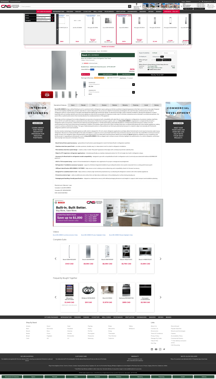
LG (68, 338)
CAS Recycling (175, 345)
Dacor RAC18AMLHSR (186, 27)
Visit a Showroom (126, 74)
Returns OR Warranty (199, 8)
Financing (135, 105)
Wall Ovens (97, 11)
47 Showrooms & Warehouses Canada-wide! (137, 7)
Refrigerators (58, 11)
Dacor (48, 326)
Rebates (114, 105)
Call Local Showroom (107, 74)
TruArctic (111, 338)
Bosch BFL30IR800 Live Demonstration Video (65, 235)
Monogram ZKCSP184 (93, 27)
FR (214, 1)
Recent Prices (131, 71)
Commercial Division (177, 338)
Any (38, 15)
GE (48, 338)
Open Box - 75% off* (171, 11)
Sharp (110, 326)
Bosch (28, 331)
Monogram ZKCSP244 (139, 27)
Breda (28, 333)
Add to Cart (85, 74)
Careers (173, 333)
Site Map (153, 343)
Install (146, 105)
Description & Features (60, 105)
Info (162, 56)
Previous (41, 95)
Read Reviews (123, 78)
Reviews (104, 105)
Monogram (91, 333)
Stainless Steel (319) (41, 17)
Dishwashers (132, 11)
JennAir (69, 333)
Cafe (27, 338)
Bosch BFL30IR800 (123, 27)
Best (27, 328)
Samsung (90, 338)
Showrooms (154, 331)
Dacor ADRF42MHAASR (108, 27)
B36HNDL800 (92, 90)
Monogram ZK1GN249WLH (170, 27)
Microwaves (109, 11)
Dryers (151, 11)
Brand (27, 15)
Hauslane (70, 328)
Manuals (83, 105)
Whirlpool (132, 328)
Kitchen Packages (44, 11)
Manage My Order (188, 8)
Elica (48, 331)
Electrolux (50, 328)
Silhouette (111, 328)
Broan (28, 336)
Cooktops (87, 11)
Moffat (90, 331)
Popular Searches (176, 328)
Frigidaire (49, 336)
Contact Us (154, 328)
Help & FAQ (154, 341)
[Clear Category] (52, 20)
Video (93, 105)
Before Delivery (187, 5)
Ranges (78, 11)
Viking (130, 326)
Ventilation (120, 11)
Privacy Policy (155, 336)
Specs (73, 105)
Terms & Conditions (157, 333)
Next (77, 95)
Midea (89, 328)
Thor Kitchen (112, 336)
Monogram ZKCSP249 (155, 27)
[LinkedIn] (152, 350)
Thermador (111, 333)
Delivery (156, 105)
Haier (68, 326)
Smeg (110, 331)
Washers (143, 11)
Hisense (69, 331)
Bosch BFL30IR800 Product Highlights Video (93, 235)
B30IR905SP (92, 82)
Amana (28, 326)
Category (28, 20)
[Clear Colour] (52, 18)
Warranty (125, 105)
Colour (27, 17)
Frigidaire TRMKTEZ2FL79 (62, 27)
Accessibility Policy (177, 336)
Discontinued (175, 326)
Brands (158, 11)
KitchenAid (70, 336)
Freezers (69, 11)
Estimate (159, 60)
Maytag (90, 326)
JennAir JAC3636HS (77, 27)
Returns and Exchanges (178, 331)
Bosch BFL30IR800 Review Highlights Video (121, 235)
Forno (48, 333)
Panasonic (91, 336)
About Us (154, 326)
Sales (184, 3)
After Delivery (186, 6)
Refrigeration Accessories (42, 20)
